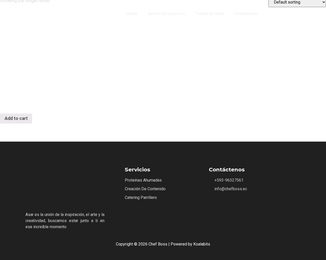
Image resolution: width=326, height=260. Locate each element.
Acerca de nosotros (166, 13)
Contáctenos (246, 13)
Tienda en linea (209, 13)
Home (131, 13)
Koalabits (201, 244)
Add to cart (16, 118)
